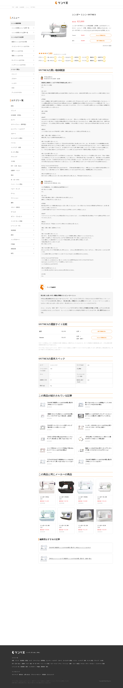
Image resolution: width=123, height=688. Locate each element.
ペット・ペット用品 (44, 663)
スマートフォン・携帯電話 (39, 660)
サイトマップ (15, 674)
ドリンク (17, 660)
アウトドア (96, 660)
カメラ (30, 660)
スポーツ (60, 660)
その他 (101, 660)
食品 (31, 663)
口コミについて (50, 674)
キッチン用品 (90, 660)
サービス (83, 663)
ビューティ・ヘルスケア (51, 660)
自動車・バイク (25, 663)
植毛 (47, 666)
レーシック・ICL (16, 666)
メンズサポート (32, 666)
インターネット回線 (100, 663)
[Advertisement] (76, 615)
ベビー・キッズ (53, 663)
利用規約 (44, 674)
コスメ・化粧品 (76, 663)
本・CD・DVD (36, 663)
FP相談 (38, 666)
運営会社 (21, 674)
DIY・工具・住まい (16, 663)
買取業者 (43, 666)
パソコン (75, 660)
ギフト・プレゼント (90, 663)
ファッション (65, 663)
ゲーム (59, 663)
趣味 (70, 663)
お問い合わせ (27, 674)
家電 (13, 660)
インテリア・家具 (82, 660)
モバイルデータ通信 (67, 660)
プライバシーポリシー (36, 674)
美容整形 (23, 666)
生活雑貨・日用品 (24, 660)
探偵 (27, 666)
